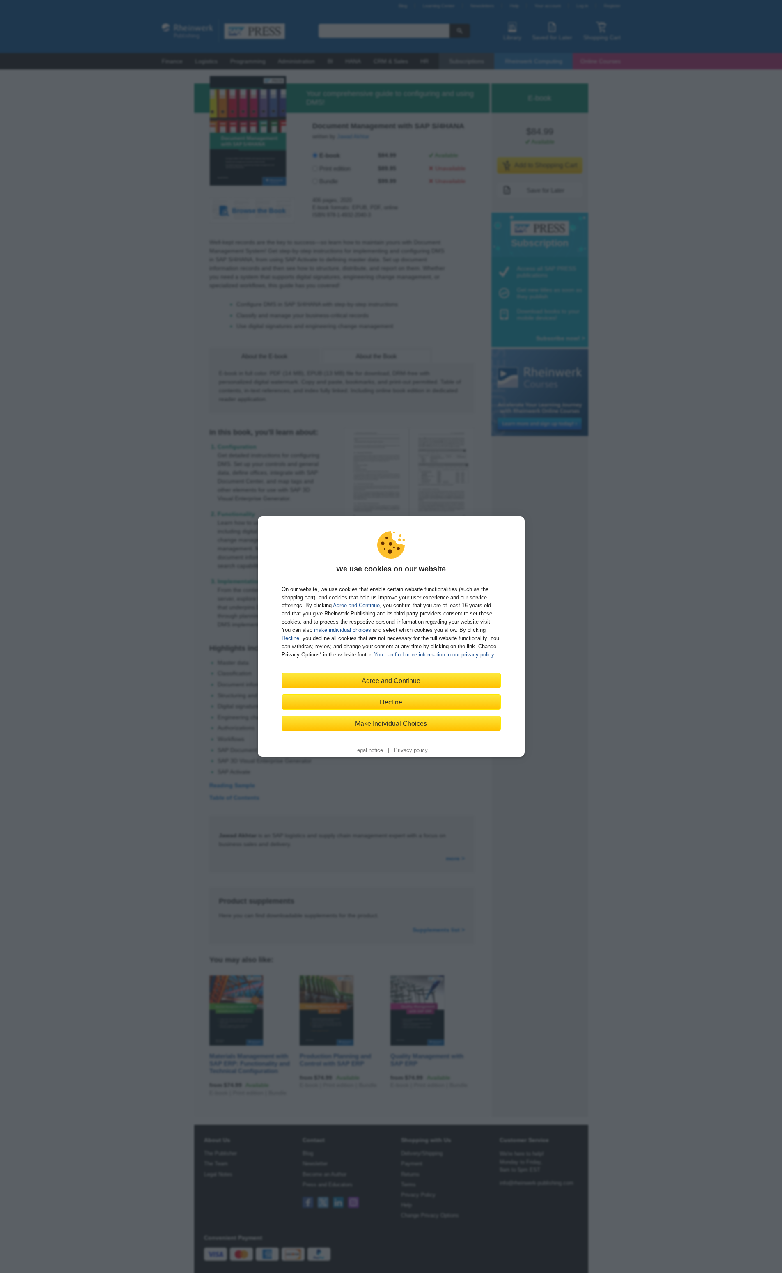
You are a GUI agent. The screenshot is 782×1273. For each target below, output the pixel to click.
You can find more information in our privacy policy (434, 654)
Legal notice (368, 750)
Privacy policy (411, 750)
